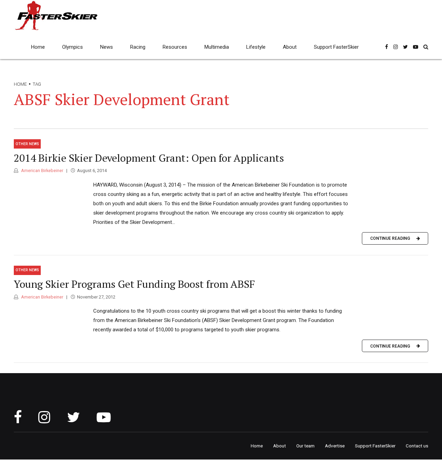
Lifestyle (256, 47)
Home (38, 47)
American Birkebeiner (41, 170)
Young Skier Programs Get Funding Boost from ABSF (134, 284)
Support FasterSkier (336, 47)
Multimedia (216, 47)
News (106, 47)
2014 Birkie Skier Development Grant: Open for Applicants (149, 158)
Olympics (72, 47)
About (290, 47)
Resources (175, 47)
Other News (27, 144)
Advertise (335, 445)
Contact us (417, 445)
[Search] (425, 46)
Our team (305, 445)
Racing (137, 47)
